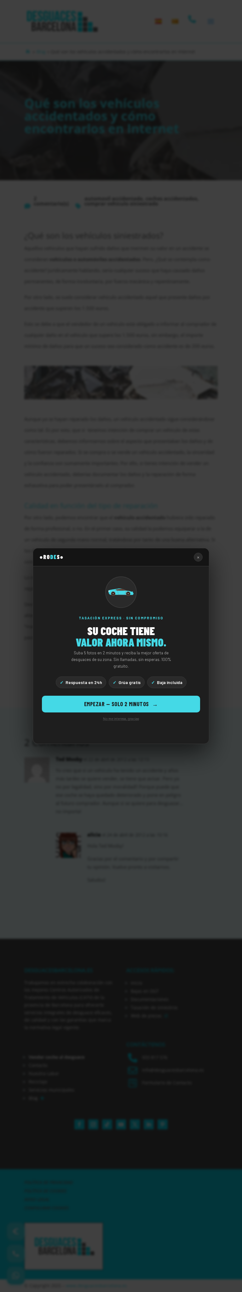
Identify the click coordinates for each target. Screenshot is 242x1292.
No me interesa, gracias (121, 719)
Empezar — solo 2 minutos (121, 703)
